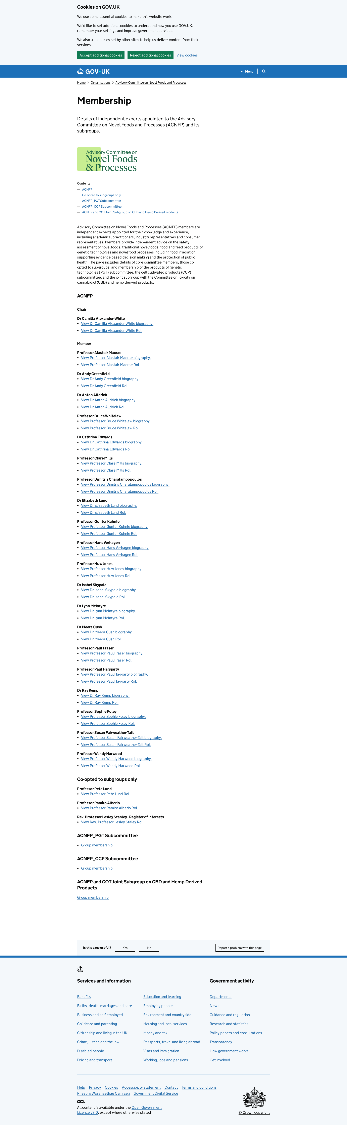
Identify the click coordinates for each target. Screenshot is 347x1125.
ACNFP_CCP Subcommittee (101, 206)
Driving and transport (94, 1060)
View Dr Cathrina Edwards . (106, 449)
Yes (129, 948)
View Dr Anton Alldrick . (103, 407)
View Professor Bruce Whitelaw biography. (116, 421)
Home (81, 82)
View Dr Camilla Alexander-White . (111, 330)
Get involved (220, 1060)
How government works (229, 1051)
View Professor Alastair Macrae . (110, 364)
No (153, 948)
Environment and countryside (167, 1014)
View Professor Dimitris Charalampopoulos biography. (125, 484)
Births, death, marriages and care (104, 1005)
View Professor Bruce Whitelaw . (110, 428)
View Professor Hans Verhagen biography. (115, 547)
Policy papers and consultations (236, 1033)
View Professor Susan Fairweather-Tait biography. (121, 737)
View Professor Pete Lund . (105, 794)
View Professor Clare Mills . (106, 470)
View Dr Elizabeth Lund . (103, 512)
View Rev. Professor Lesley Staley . (112, 822)
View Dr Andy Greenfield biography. (110, 378)
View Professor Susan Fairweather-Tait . (116, 744)
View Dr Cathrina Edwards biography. (112, 442)
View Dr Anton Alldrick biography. (108, 400)
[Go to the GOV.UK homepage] (93, 71)
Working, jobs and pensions (165, 1060)
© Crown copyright (254, 1112)
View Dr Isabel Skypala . (103, 597)
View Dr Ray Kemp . (99, 702)
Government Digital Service (156, 1093)
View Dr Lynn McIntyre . (103, 618)
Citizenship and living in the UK (102, 1033)
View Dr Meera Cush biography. (107, 632)
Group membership (97, 845)
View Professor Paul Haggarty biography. (114, 674)
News (214, 1005)
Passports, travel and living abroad (171, 1042)
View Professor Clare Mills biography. (111, 463)
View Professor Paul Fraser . (106, 660)
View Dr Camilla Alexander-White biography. (117, 323)
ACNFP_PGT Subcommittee (101, 201)
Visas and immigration (161, 1051)
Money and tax (155, 1033)
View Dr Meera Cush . (101, 639)
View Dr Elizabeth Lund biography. (109, 505)
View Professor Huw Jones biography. (111, 568)
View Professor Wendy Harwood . (111, 765)
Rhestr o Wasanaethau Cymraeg (103, 1093)
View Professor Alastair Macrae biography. (116, 357)
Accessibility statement (141, 1087)
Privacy (95, 1087)
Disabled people (90, 1051)
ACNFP (87, 189)
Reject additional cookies (150, 55)
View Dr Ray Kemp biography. (105, 695)
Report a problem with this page (240, 948)
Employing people (158, 1005)
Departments (221, 996)
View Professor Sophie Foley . (108, 723)
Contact (171, 1087)
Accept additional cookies (101, 55)
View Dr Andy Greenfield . (104, 386)
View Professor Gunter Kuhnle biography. (114, 526)
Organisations (100, 82)
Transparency (221, 1042)
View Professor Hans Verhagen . (109, 554)
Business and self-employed (100, 1014)
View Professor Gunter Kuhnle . (109, 533)
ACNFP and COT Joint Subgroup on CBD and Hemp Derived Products (130, 212)
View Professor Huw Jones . (106, 575)
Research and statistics (229, 1023)
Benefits (84, 996)
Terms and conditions (199, 1087)
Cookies (111, 1087)
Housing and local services (165, 1023)
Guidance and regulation (230, 1014)
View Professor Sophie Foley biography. (113, 716)
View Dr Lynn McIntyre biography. (108, 611)
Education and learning (162, 996)
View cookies (187, 55)
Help (81, 1087)
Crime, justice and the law (98, 1042)
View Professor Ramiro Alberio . (109, 808)
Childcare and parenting (97, 1023)
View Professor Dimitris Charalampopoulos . (119, 491)
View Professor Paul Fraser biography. (112, 653)
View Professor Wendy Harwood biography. (116, 758)
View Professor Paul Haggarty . (109, 681)
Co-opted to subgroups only (101, 195)
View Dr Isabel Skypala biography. (109, 590)
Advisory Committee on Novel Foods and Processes (150, 82)
